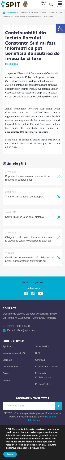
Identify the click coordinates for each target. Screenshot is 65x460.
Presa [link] (5, 373)
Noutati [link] (15, 13)
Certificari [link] (40, 360)
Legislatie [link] (7, 360)
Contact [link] (6, 380)
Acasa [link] (8, 13)
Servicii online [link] (42, 346)
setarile (25, 447)
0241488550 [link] (23, 326)
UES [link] (37, 353)
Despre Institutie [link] (11, 366)
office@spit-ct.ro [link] (25, 330)
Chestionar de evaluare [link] (46, 366)
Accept (10, 454)
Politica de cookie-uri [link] (29, 444)
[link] (60, 28)
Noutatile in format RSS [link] (14, 353)
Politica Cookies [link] (43, 384)
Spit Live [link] (7, 346)
